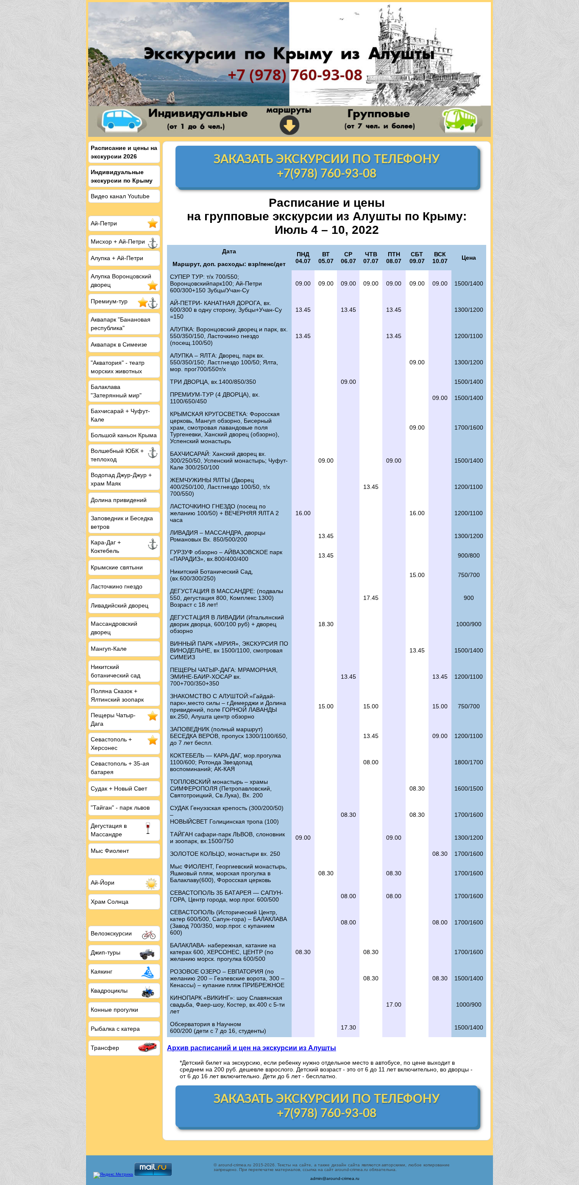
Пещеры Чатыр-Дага (113, 719)
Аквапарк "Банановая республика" (120, 323)
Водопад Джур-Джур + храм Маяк (121, 479)
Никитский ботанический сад (115, 671)
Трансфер (105, 1047)
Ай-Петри (104, 223)
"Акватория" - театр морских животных (118, 367)
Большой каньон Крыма (124, 435)
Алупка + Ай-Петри (117, 258)
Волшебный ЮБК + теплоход (117, 455)
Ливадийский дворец (119, 605)
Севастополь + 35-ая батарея (120, 767)
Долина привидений (119, 500)
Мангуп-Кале (109, 648)
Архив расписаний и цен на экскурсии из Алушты (251, 1048)
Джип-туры (105, 952)
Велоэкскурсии (111, 933)
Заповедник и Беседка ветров (122, 522)
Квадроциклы (109, 990)
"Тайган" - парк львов (120, 807)
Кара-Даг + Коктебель (106, 546)
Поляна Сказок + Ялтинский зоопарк (117, 695)
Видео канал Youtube (120, 196)
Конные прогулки (114, 1009)
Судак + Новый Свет (119, 788)
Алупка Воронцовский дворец (121, 280)
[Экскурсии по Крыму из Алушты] (289, 69)
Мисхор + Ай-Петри (118, 241)
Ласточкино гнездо (116, 586)
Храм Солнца (109, 901)
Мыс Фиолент (110, 850)
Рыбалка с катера (115, 1028)
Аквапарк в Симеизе (119, 344)
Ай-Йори (102, 882)
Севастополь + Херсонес (111, 743)
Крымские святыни (117, 567)
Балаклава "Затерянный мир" (116, 391)
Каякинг (101, 971)
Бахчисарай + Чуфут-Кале (120, 415)
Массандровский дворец (114, 628)
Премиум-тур (109, 301)
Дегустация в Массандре (109, 830)
